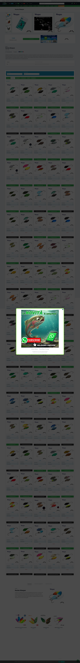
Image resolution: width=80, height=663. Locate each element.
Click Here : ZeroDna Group (40, 349)
